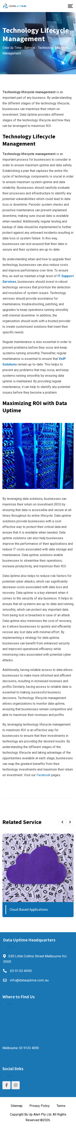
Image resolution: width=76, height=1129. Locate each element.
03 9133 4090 (21, 971)
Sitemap (16, 1106)
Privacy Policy (39, 1106)
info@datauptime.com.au (29, 980)
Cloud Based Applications (29, 909)
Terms (61, 1106)
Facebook (43, 775)
